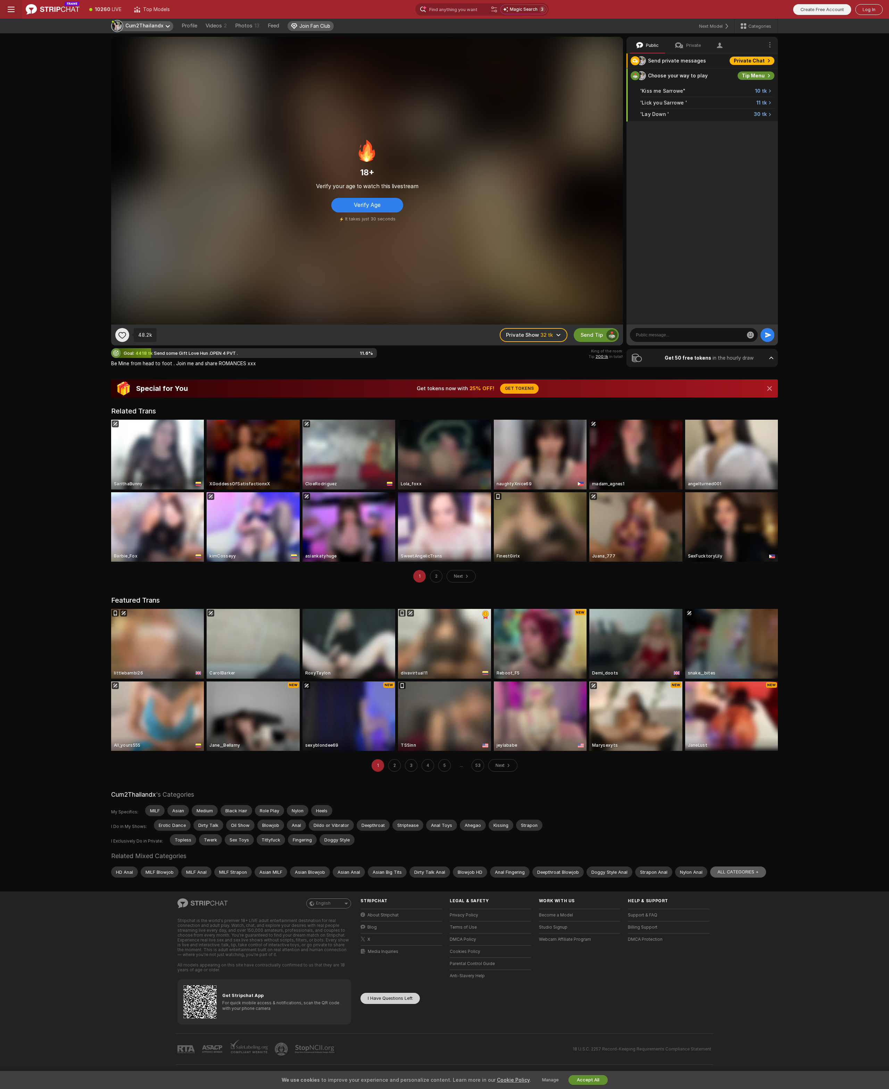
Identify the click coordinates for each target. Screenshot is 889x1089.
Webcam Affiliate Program (565, 939)
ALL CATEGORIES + (738, 871)
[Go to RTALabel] (186, 1049)
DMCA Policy (463, 939)
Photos (247, 26)
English (323, 903)
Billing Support (642, 927)
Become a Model (556, 915)
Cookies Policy (465, 951)
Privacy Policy (464, 915)
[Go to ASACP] (213, 1049)
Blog (372, 927)
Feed (273, 26)
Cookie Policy (513, 1080)
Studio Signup (553, 927)
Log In (869, 9)
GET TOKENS (519, 388)
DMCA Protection (645, 939)
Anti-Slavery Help (467, 975)
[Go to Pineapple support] (282, 1049)
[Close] (769, 388)
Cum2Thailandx (133, 794)
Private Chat (749, 61)
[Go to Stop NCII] (315, 1049)
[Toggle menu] (11, 9)
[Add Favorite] (122, 335)
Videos (216, 26)
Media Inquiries (383, 951)
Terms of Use (463, 927)
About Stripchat (383, 915)
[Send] (767, 335)
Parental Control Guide (472, 963)
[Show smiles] (750, 335)
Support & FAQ (642, 915)
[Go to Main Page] (52, 9)
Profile (189, 26)
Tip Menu (753, 75)
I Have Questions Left (390, 998)
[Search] (494, 9)
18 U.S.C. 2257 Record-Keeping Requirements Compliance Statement (642, 1049)
